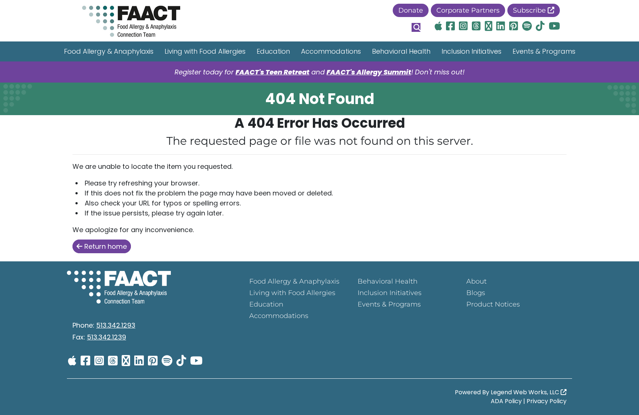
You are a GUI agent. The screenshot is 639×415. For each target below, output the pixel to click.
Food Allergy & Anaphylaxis (108, 51)
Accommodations (331, 51)
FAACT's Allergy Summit (369, 72)
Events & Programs (544, 51)
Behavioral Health (401, 51)
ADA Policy (506, 401)
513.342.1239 (106, 337)
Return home (104, 246)
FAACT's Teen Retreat (273, 72)
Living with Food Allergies (205, 51)
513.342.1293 (115, 325)
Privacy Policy (547, 401)
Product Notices (493, 304)
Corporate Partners (468, 10)
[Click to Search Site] (416, 27)
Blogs (475, 293)
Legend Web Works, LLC (526, 392)
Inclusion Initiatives (471, 51)
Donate (410, 10)
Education (273, 51)
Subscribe (530, 10)
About (476, 281)
